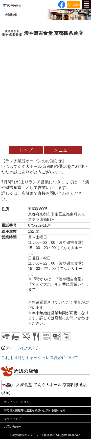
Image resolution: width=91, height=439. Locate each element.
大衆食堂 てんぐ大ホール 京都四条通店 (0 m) (44, 389)
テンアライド (11, 4)
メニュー (63, 150)
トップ (26, 150)
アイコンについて (22, 348)
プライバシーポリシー (18, 402)
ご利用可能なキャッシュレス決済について (39, 357)
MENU (86, 7)
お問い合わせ (12, 426)
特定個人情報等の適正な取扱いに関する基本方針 (34, 410)
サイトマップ (12, 418)
